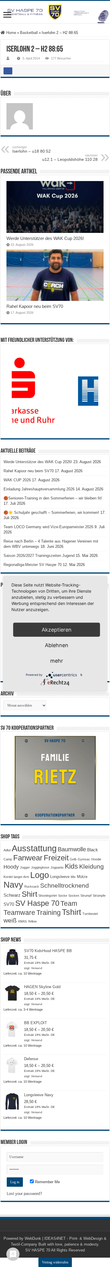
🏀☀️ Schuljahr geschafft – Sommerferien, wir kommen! (51, 512)
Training (48, 912)
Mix (73, 877)
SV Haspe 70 (37, 903)
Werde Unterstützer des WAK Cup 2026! (45, 238)
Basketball (29, 32)
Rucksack (31, 886)
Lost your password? (24, 1193)
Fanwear (28, 857)
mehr (56, 660)
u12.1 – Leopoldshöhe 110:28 (70, 158)
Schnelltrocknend (64, 885)
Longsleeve (60, 876)
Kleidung (91, 866)
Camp (8, 859)
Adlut (7, 850)
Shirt (29, 894)
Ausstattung (34, 848)
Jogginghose (40, 867)
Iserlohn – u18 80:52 (31, 149)
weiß (10, 920)
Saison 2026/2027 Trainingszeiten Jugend (39, 555)
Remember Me (47, 1182)
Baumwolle (72, 849)
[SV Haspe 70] (55, 12)
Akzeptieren (57, 629)
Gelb (73, 859)
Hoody (11, 867)
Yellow (32, 921)
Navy (13, 884)
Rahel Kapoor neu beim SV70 (34, 306)
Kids (71, 866)
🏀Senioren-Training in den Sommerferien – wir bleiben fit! (53, 498)
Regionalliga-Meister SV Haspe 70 (33, 564)
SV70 (9, 904)
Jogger (25, 867)
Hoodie (96, 859)
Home (10, 32)
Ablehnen (56, 645)
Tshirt (71, 912)
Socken (73, 895)
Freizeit (56, 858)
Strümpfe (99, 895)
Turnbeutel (90, 913)
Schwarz (12, 895)
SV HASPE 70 (37, 1250)
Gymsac (84, 859)
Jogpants (57, 867)
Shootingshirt (47, 895)
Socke (62, 895)
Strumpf (86, 895)
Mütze (82, 876)
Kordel (8, 877)
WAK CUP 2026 (17, 480)
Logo (39, 875)
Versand (36, 968)
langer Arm (21, 877)
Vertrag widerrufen (55, 1262)
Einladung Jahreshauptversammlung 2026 (39, 489)
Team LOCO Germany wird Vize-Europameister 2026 (48, 527)
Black (92, 849)
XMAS (22, 921)
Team (68, 903)
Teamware (19, 912)
